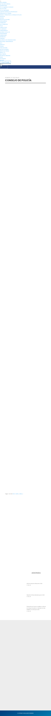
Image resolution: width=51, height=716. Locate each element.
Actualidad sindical (9, 677)
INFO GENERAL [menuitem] (3, 2)
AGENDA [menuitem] (2, 18)
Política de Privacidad (10, 666)
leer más (8, 120)
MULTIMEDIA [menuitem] (3, 54)
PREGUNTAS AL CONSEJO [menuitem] (5, 13)
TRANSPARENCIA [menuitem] (4, 30)
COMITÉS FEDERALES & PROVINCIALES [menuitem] (8, 11)
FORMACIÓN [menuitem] (3, 22)
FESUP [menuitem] (1, 25)
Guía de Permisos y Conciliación (15, 441)
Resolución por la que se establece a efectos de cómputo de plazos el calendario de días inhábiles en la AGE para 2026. (36, 608)
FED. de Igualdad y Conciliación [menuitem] (6, 7)
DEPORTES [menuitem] (2, 16)
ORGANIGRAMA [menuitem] (3, 33)
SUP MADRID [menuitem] (3, 58)
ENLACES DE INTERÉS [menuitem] (5, 19)
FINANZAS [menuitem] (2, 38)
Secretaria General (9, 694)
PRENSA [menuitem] (2, 46)
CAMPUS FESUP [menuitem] (3, 27)
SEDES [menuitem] (1, 57)
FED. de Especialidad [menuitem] (4, 10)
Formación (7, 652)
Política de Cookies (9, 671)
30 (17, 493)
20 (16, 493)
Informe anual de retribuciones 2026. (34, 583)
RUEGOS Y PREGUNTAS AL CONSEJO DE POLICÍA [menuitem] (10, 14)
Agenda (7, 657)
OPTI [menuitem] (1, 43)
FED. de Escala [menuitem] (3, 8)
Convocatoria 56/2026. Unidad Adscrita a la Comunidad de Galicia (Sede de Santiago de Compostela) (25, 480)
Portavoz (7, 699)
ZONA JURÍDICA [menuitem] (3, 21)
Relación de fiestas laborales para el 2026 (35, 595)
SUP (9, 115)
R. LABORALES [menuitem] (3, 29)
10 (15, 493)
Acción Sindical (8, 696)
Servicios (7, 655)
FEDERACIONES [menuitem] (3, 5)
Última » (21, 493)
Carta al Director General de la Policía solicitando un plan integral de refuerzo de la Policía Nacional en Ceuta (25, 362)
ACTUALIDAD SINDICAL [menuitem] (5, 4)
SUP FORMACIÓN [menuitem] (4, 24)
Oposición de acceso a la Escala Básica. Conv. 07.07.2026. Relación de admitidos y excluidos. (24, 321)
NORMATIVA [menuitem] (3, 36)
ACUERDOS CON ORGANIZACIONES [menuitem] (8, 40)
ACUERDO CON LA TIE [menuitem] (5, 32)
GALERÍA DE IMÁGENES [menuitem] (5, 55)
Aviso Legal (8, 669)
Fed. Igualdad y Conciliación (12, 688)
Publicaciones (8, 683)
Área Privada (5, 62)
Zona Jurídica (8, 680)
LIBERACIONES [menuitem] (3, 35)
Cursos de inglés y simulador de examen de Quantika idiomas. (24, 113)
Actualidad (7, 650)
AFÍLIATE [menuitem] (2, 60)
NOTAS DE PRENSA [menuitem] (4, 49)
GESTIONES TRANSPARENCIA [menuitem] (6, 41)
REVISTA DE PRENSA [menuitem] (4, 51)
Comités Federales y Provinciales (13, 685)
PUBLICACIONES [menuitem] (3, 47)
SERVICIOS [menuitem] (2, 44)
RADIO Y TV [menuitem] (2, 52)
